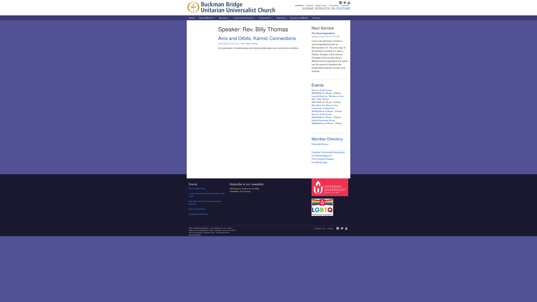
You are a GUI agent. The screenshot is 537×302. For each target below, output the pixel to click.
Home (192, 18)
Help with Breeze (320, 144)
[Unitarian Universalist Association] (330, 187)
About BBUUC (206, 18)
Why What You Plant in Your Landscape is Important (325, 106)
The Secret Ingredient (323, 33)
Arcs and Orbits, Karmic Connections (257, 38)
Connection (265, 18)
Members (299, 5)
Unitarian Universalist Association (328, 152)
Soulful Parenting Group (323, 120)
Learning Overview (243, 18)
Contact (345, 5)
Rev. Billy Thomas (249, 44)
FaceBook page (319, 162)
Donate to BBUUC (299, 18)
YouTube (343, 8)
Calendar (334, 5)
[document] (268, 97)
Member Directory (327, 138)
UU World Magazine (322, 155)
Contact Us (319, 228)
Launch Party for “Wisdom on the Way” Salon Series (327, 97)
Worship (223, 18)
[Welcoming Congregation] (323, 206)
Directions (321, 5)
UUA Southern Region (323, 159)
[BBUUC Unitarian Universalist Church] (234, 7)
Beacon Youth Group (322, 90)
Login (330, 228)
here (237, 189)
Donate (309, 5)
